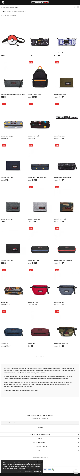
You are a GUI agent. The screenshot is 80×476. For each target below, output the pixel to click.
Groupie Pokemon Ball (8, 53)
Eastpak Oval (5, 302)
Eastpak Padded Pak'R (34, 94)
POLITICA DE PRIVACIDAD (24, 472)
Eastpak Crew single (60, 94)
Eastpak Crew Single (7, 177)
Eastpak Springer (33, 302)
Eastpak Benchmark (34, 53)
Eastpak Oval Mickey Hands (62, 177)
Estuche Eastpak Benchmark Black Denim (13, 94)
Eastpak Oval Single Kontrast (63, 260)
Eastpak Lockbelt (59, 136)
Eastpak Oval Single (7, 136)
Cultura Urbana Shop (40, 2)
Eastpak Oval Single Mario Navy (37, 177)
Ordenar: (4, 11)
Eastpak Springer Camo (61, 343)
